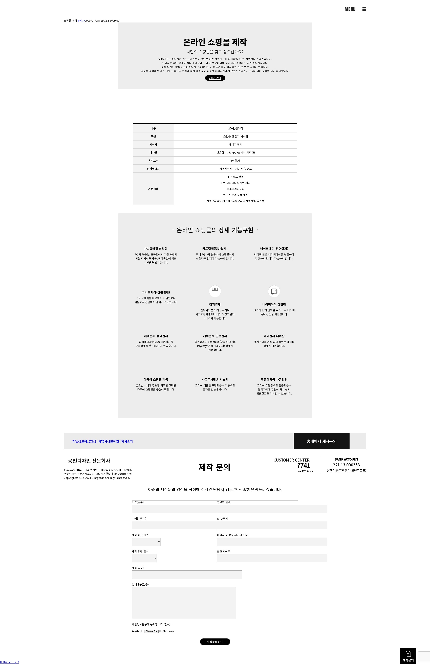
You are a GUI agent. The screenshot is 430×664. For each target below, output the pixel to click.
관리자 (81, 20)
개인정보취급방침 (84, 441)
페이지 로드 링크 (9, 662)
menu (350, 9)
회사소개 (127, 441)
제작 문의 (215, 78)
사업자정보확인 (109, 441)
